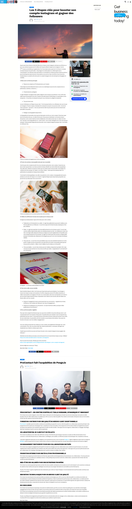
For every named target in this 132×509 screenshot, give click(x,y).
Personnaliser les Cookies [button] (84, 507)
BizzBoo (22, 441)
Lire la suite (63, 507)
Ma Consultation (38, 1)
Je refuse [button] (69, 507)
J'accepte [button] (75, 507)
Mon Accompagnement (26, 1)
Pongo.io (66, 439)
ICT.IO (37, 19)
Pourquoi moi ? (49, 1)
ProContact (23, 424)
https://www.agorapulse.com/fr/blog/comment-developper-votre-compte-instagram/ (42, 342)
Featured (30, 348)
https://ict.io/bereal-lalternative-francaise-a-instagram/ (34, 337)
